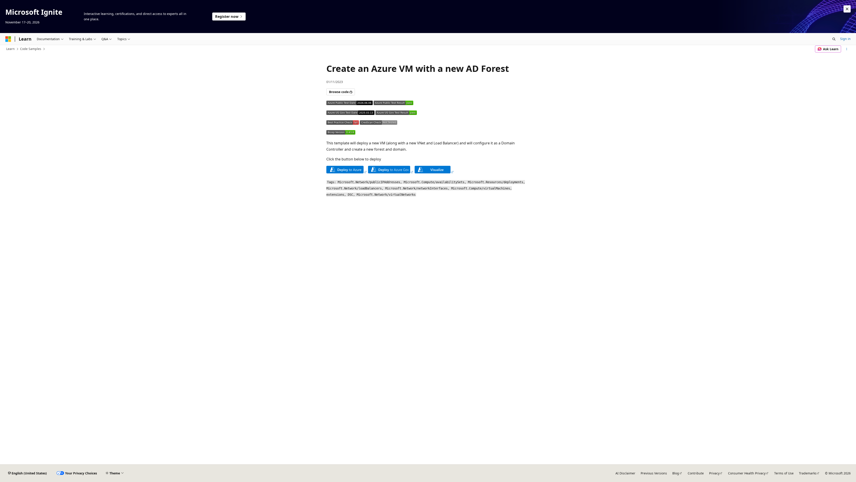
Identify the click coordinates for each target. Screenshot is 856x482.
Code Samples (30, 49)
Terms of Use (784, 473)
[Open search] (833, 39)
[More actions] (847, 49)
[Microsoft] (8, 39)
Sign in (845, 39)
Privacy (714, 473)
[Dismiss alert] (847, 8)
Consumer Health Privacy (746, 473)
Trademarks (808, 473)
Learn (10, 49)
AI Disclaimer (625, 473)
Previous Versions (654, 473)
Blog (675, 473)
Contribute (696, 473)
